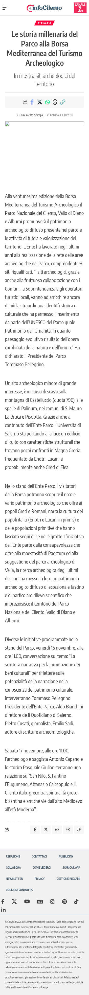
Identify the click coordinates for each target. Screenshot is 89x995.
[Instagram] (52, 901)
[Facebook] (3, 901)
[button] (6, 8)
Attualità (44, 23)
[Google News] (40, 901)
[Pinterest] (64, 901)
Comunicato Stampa (31, 115)
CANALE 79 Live (80, 7)
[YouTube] (27, 901)
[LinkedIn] (3, 910)
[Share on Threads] (55, 102)
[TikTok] (76, 901)
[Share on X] (39, 102)
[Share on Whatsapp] (47, 102)
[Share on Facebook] (32, 102)
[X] (14, 901)
